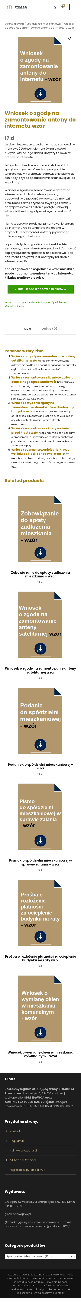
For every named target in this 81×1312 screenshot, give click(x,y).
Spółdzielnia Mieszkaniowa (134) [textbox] (39, 1256)
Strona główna (14, 24)
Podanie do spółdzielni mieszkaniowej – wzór (40, 766)
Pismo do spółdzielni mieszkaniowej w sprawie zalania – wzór (40, 862)
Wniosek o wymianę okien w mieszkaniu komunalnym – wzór (40, 1054)
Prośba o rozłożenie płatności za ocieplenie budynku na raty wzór (40, 958)
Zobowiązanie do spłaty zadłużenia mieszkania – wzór (40, 574)
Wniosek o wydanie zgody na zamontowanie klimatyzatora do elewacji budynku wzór (42, 407)
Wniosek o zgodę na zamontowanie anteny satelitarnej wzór (40, 670)
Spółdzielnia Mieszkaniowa (44, 24)
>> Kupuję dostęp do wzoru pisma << (40, 289)
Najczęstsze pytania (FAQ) (27, 1170)
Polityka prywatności (23, 1150)
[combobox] (40, 1256)
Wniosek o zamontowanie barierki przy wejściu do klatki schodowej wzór (40, 452)
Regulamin (17, 1141)
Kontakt (15, 1131)
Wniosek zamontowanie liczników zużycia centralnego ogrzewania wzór (42, 379)
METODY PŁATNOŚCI (23, 1160)
